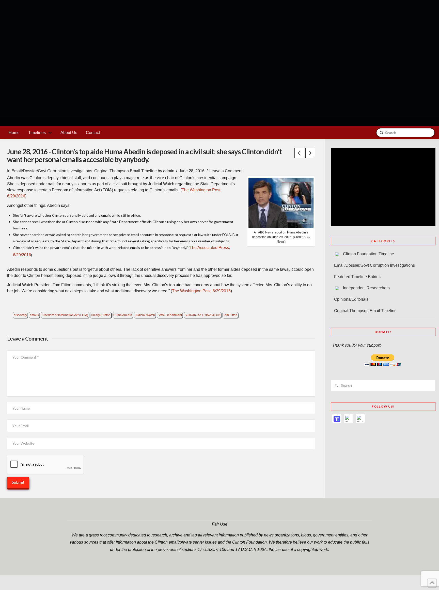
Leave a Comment (225, 171)
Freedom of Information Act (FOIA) (65, 315)
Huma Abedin (122, 315)
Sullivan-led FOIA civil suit (202, 315)
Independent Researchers (366, 288)
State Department (170, 315)
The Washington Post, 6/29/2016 (201, 291)
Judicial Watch (145, 315)
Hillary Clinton (101, 315)
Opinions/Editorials (351, 299)
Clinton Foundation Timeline (368, 254)
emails (34, 315)
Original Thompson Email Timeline (125, 171)
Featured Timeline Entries (357, 277)
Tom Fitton (230, 315)
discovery (20, 315)
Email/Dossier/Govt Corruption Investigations (51, 171)
